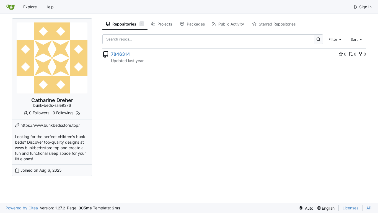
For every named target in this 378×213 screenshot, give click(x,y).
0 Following (63, 112)
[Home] (10, 7)
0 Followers (39, 112)
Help (49, 6)
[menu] (306, 208)
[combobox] (335, 39)
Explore (30, 6)
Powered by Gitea (22, 208)
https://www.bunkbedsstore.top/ (50, 125)
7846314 (120, 54)
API (369, 208)
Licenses (350, 208)
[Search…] (318, 39)
